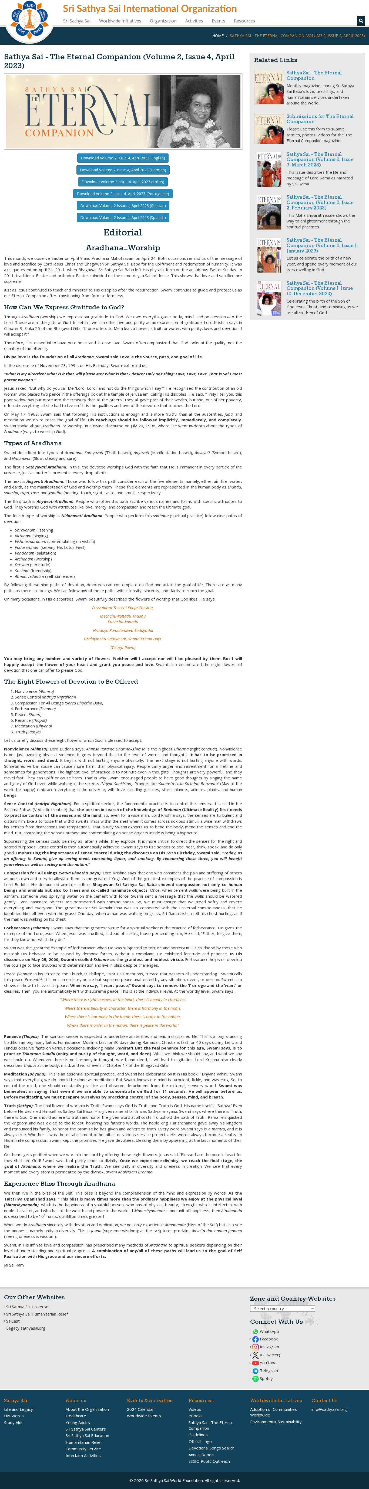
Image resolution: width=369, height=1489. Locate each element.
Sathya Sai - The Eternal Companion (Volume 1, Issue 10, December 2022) (320, 288)
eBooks (196, 1415)
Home (218, 35)
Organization (163, 21)
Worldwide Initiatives (120, 21)
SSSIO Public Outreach (209, 1461)
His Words (14, 1415)
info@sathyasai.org (329, 1409)
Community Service (83, 1448)
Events (218, 21)
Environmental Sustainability (276, 1421)
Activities (194, 21)
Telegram (268, 1370)
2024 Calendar (140, 1409)
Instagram (269, 1346)
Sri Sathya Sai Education (87, 1435)
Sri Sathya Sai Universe (27, 1306)
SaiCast (13, 1321)
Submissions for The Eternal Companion (320, 119)
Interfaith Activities (83, 1455)
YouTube (268, 1362)
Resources (244, 21)
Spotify (266, 1378)
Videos (195, 1409)
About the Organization (87, 1409)
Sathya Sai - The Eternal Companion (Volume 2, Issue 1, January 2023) (322, 245)
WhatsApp (269, 1331)
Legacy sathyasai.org (25, 1328)
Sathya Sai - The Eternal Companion (314, 76)
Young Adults (78, 1422)
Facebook (268, 1339)
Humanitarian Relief (84, 1442)
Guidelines (198, 1434)
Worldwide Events (144, 1415)
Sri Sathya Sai (76, 21)
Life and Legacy (18, 1409)
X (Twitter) (269, 1354)
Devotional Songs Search (211, 1448)
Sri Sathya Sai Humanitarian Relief (37, 1314)
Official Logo (200, 1441)
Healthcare (76, 1415)
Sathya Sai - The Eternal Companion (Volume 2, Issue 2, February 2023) (320, 202)
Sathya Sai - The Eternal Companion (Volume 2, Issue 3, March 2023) (320, 160)
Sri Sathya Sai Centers (86, 1429)
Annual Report (202, 1454)
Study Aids (14, 1422)
